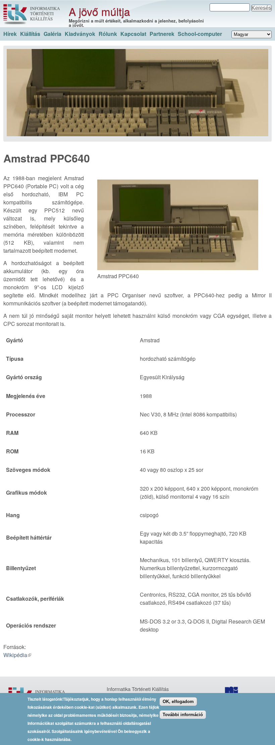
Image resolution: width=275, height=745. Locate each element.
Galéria (52, 34)
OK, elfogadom (178, 701)
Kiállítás (30, 34)
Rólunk (108, 34)
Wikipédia (15, 655)
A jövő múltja (99, 11)
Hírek (10, 34)
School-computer (200, 34)
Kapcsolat (133, 34)
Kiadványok (80, 34)
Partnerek (162, 34)
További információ (183, 714)
